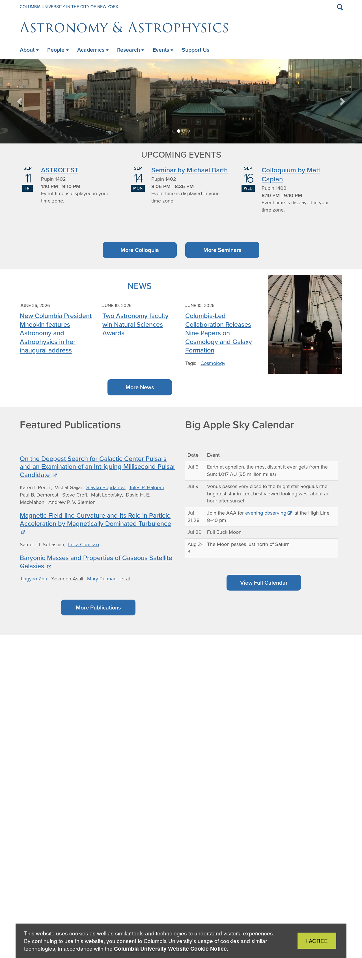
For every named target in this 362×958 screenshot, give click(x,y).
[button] (20, 101)
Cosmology (213, 363)
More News (140, 387)
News (140, 286)
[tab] (174, 131)
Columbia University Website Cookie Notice (170, 948)
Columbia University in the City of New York (69, 6)
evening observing (265, 513)
